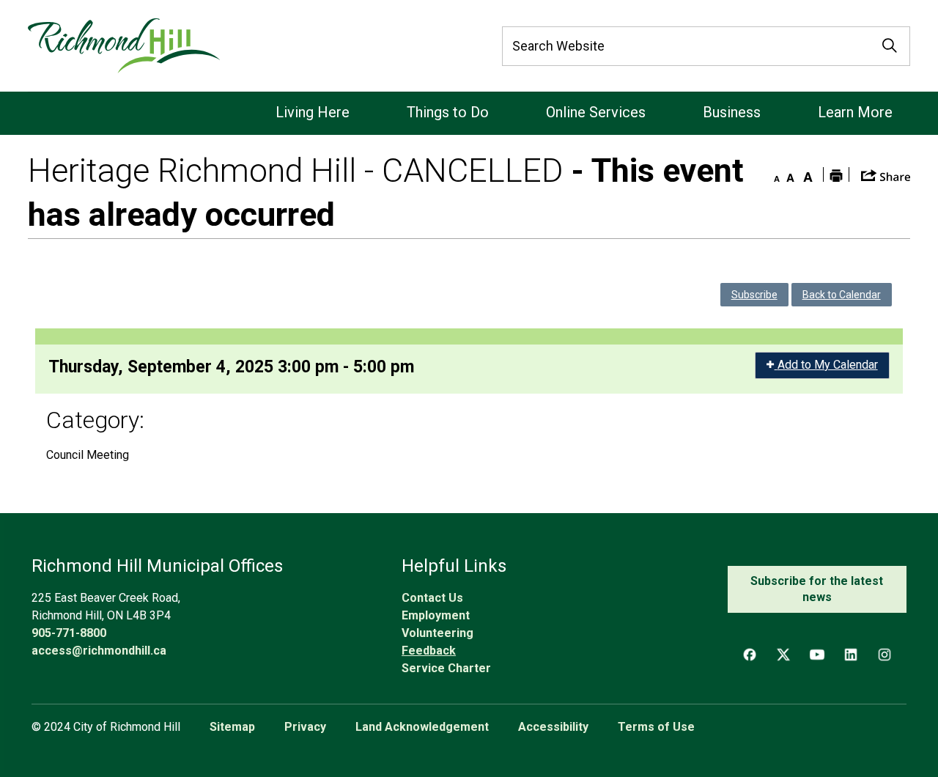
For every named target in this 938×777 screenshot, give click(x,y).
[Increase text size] (808, 174)
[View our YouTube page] (817, 655)
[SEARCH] (889, 46)
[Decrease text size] (773, 174)
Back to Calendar (841, 295)
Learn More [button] (855, 112)
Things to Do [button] (448, 112)
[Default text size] (790, 174)
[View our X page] (783, 655)
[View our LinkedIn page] (851, 655)
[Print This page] (836, 174)
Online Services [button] (596, 112)
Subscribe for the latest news (816, 589)
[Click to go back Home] (123, 45)
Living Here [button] (313, 112)
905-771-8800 (69, 633)
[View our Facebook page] (750, 655)
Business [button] (732, 112)
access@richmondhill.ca (99, 651)
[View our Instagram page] (884, 655)
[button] (885, 174)
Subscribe (754, 295)
